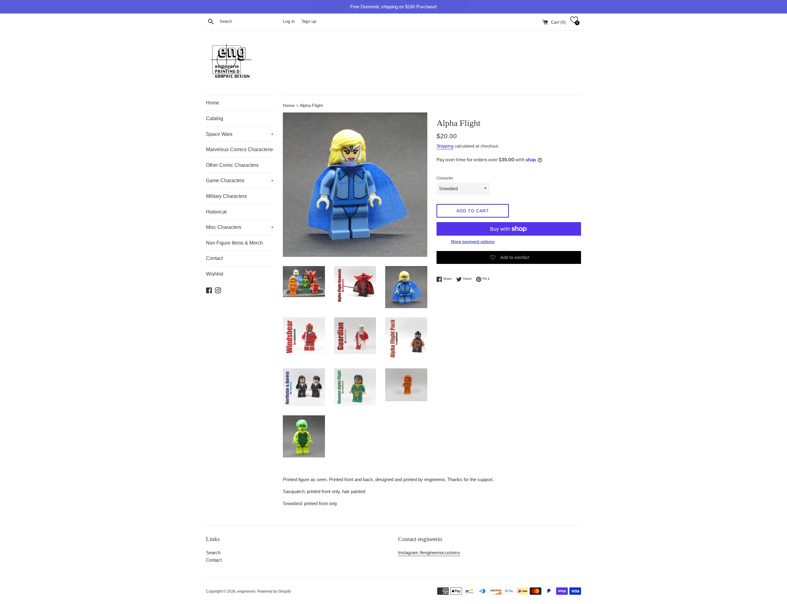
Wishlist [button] (214, 274)
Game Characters (240, 180)
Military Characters (226, 196)
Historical (216, 211)
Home (212, 102)
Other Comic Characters (232, 165)
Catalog (214, 118)
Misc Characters (240, 227)
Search (213, 552)
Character (445, 178)
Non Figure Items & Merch (234, 242)
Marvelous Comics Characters (240, 149)
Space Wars (240, 134)
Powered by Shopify (274, 591)
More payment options (473, 241)
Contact (214, 258)
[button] (574, 20)
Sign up (309, 21)
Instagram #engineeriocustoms (429, 552)
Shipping (445, 145)
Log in (289, 21)
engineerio (246, 591)
